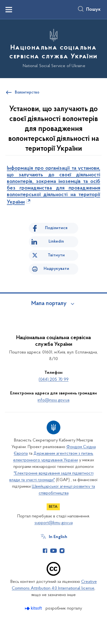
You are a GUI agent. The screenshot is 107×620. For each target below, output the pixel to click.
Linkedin (56, 241)
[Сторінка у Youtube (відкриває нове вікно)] (53, 550)
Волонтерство (27, 93)
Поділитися (56, 228)
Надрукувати (56, 269)
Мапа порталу (49, 304)
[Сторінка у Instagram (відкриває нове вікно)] (62, 550)
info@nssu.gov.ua (53, 400)
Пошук (93, 9)
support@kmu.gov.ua (54, 523)
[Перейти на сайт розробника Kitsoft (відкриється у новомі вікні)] (34, 608)
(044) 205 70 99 (54, 379)
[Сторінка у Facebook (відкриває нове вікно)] (45, 550)
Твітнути (56, 255)
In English (58, 537)
